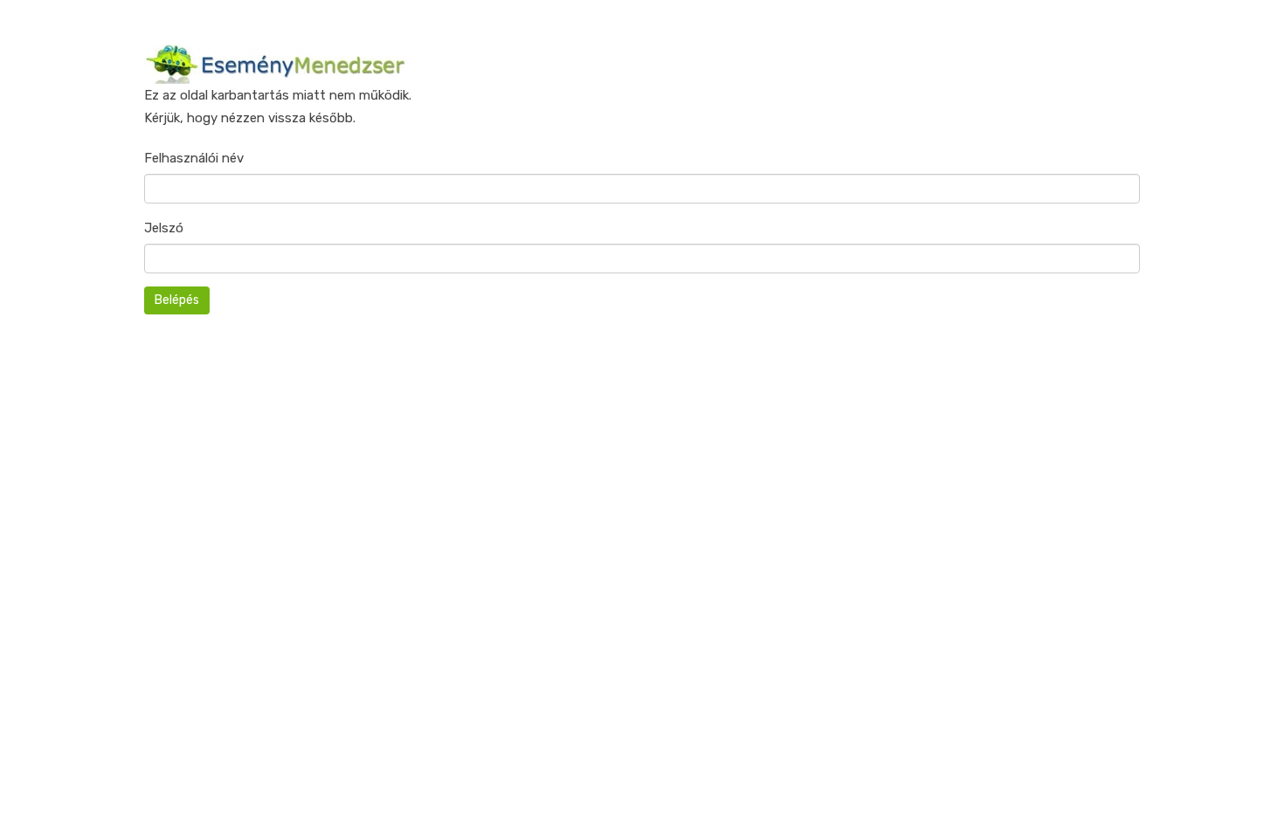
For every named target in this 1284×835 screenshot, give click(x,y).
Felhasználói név (194, 158)
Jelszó (163, 228)
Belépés (177, 300)
